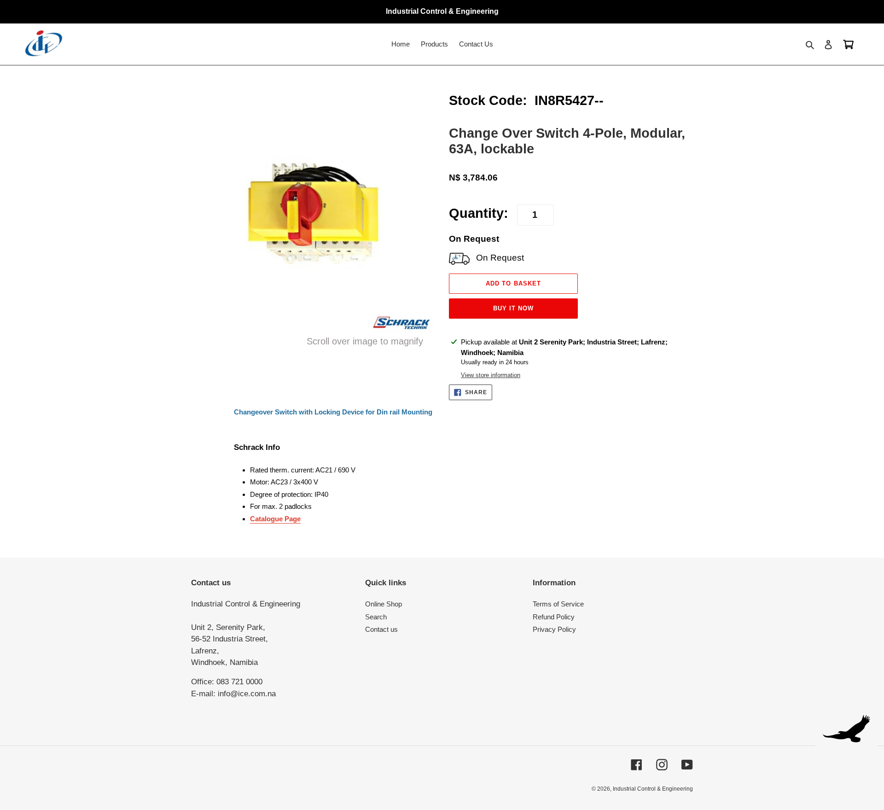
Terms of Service (558, 604)
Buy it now (513, 308)
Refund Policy (554, 617)
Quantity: (478, 213)
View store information (490, 375)
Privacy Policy (554, 629)
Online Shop (383, 604)
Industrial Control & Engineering (653, 789)
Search (376, 617)
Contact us (381, 629)
